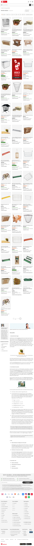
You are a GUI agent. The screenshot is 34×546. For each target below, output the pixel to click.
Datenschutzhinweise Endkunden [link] (14, 535)
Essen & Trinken (4, 520)
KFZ (2, 518)
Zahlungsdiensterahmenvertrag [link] (15, 531)
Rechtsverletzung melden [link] (17, 525)
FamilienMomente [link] (27, 516)
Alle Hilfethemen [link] (15, 515)
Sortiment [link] (26, 508)
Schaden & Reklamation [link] (16, 522)
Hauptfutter (14, 466)
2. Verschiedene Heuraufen (4, 347)
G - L (14, 506)
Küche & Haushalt (4, 508)
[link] (28, 1)
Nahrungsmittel (19, 452)
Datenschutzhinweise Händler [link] (15, 532)
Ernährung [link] (26, 515)
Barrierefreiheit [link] (3, 541)
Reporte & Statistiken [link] (3, 532)
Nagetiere (19, 338)
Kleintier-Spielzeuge (15, 462)
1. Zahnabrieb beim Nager (4, 344)
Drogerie (3, 515)
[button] (3, 14)
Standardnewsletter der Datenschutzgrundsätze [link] (15, 485)
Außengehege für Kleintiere (16, 464)
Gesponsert (13, 92)
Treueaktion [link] (26, 511)
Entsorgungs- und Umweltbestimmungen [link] (22, 539)
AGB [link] (15, 539)
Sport (3, 516)
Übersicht (14, 503)
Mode (3, 513)
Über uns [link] (3, 533)
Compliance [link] (7, 539)
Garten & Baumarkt (5, 506)
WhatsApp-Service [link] (27, 518)
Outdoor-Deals (4, 503)
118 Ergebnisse (10, 10)
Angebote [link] (26, 503)
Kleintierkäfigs (20, 371)
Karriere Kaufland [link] (25, 532)
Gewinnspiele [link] (27, 513)
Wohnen (3, 511)
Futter (27, 432)
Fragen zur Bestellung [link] (16, 517)
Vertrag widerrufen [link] (16, 520)
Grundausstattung (17, 370)
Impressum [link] (2, 539)
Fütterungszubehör (15, 468)
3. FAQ (2, 349)
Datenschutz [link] (11, 539)
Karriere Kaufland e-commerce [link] (25, 534)
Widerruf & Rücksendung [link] (17, 518)
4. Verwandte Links (4, 350)
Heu (18, 396)
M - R (14, 508)
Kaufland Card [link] (27, 506)
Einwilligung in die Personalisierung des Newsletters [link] (18, 488)
